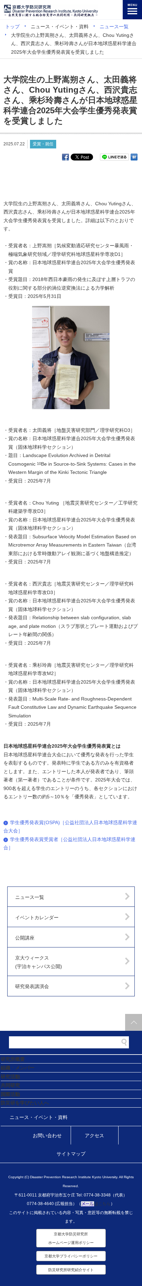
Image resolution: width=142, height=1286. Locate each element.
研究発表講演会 (32, 986)
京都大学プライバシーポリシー (71, 1256)
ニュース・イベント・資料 (39, 1117)
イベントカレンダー (37, 917)
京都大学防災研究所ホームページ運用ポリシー (71, 1238)
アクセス (94, 1135)
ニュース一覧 (114, 26)
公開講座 (24, 938)
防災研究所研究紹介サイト (71, 1270)
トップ (12, 26)
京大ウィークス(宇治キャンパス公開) (38, 962)
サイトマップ (71, 1154)
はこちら (102, 1203)
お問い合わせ (47, 1135)
